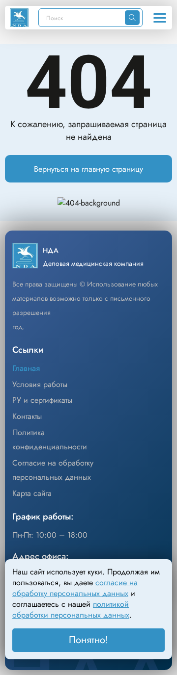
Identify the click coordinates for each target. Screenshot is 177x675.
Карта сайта (32, 493)
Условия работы (39, 384)
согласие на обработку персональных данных (75, 588)
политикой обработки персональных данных (70, 609)
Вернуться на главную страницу (88, 169)
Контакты (27, 416)
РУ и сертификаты (42, 400)
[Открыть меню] (159, 17)
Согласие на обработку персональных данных (52, 470)
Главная (26, 368)
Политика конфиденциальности (49, 439)
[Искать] (132, 17)
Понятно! (88, 640)
